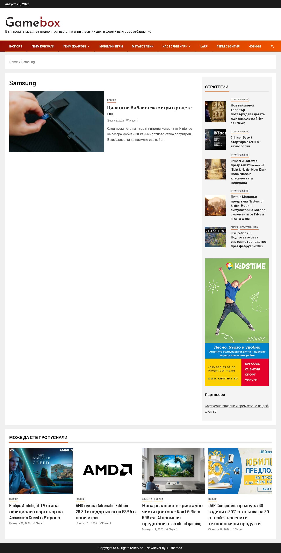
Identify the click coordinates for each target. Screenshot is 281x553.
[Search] (272, 46)
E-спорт (15, 46)
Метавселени (142, 46)
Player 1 (133, 120)
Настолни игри (175, 46)
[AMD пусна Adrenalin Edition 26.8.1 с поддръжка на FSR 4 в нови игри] (107, 471)
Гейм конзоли (42, 46)
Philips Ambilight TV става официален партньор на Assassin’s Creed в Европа (36, 511)
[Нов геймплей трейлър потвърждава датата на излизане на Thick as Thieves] (215, 111)
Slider (234, 227)
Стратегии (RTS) (240, 99)
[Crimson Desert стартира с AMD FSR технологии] (215, 139)
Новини (255, 46)
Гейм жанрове (74, 46)
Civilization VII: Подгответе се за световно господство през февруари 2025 (248, 239)
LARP (204, 46)
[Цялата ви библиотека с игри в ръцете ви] (56, 121)
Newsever (153, 548)
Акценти (147, 499)
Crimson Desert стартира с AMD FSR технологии (246, 141)
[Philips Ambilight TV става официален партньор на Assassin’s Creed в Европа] (41, 471)
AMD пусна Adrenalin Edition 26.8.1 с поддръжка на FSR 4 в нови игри (106, 511)
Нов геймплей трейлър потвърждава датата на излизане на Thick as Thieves (248, 114)
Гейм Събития (228, 46)
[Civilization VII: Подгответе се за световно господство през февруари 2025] (215, 237)
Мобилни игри (111, 46)
